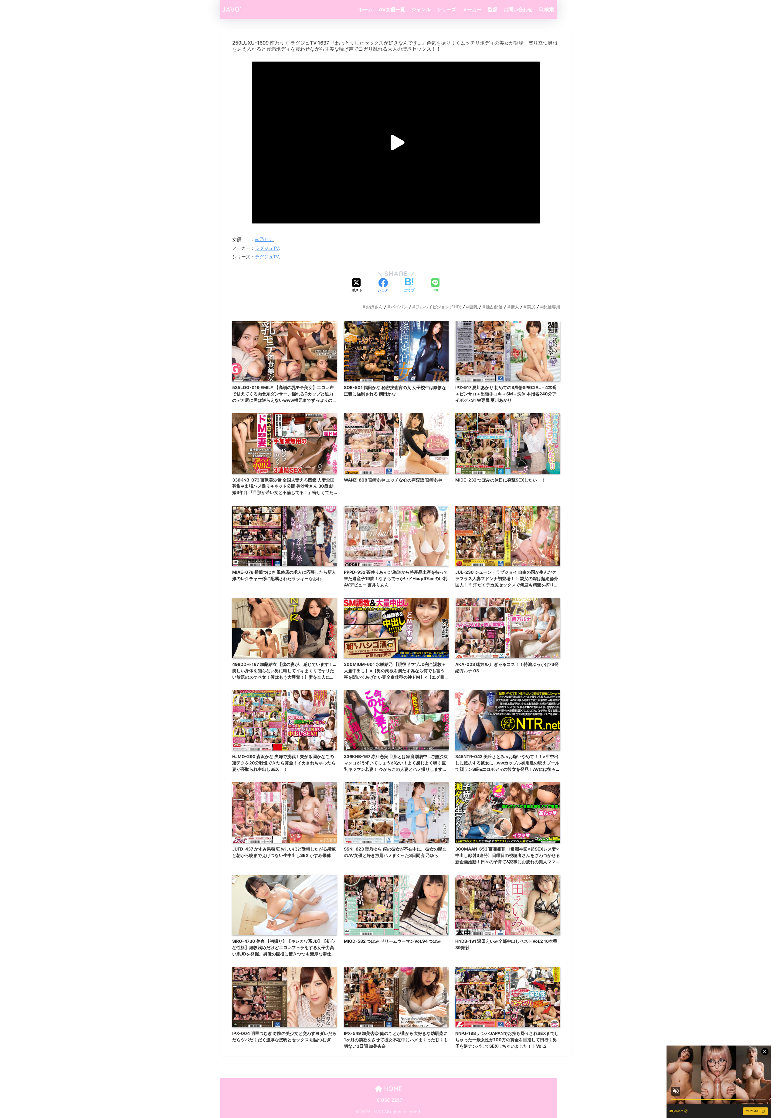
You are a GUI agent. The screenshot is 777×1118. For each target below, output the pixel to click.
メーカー (472, 9)
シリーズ (446, 9)
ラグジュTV (267, 248)
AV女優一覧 (392, 9)
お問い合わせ (518, 9)
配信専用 (551, 306)
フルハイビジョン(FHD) (438, 306)
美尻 (531, 306)
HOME (392, 1089)
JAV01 (232, 9)
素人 (515, 306)
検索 (549, 9)
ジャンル (421, 9)
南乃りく (264, 239)
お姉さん (374, 306)
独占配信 (494, 306)
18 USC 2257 (388, 1100)
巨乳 (473, 306)
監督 (492, 9)
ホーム (365, 9)
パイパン (399, 306)
